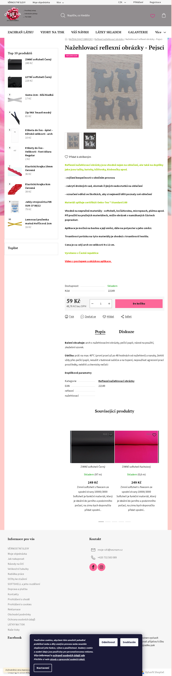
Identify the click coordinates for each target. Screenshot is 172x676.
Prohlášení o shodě (19, 599)
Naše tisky (13, 630)
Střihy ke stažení (17, 579)
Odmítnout (108, 642)
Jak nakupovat (16, 559)
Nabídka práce (16, 574)
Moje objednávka (41, 2)
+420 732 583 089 (107, 557)
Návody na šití (16, 564)
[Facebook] (93, 567)
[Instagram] (101, 567)
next (161, 475)
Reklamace (14, 609)
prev (67, 475)
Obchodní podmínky (19, 614)
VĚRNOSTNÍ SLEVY (17, 2)
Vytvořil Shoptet (154, 672)
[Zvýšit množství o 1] (109, 303)
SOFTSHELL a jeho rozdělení (24, 584)
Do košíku (139, 303)
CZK (120, 2)
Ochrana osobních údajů (21, 619)
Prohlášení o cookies (20, 604)
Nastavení (43, 668)
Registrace (155, 2)
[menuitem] (20, 32)
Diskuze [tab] (126, 331)
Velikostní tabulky (18, 569)
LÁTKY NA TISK (16, 624)
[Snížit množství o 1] (92, 303)
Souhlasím (129, 642)
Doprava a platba (17, 589)
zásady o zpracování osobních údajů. (67, 659)
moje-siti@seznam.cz (110, 550)
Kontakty (13, 594)
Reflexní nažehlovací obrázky (116, 381)
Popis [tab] (100, 331)
